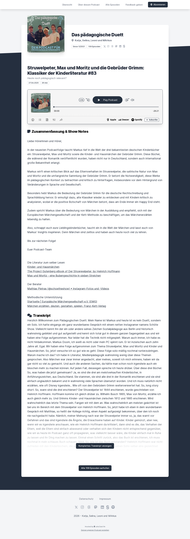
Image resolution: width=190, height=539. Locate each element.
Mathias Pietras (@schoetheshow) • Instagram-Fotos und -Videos (68, 288)
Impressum (105, 498)
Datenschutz (86, 498)
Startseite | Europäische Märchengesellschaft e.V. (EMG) (62, 301)
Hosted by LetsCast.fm (95, 527)
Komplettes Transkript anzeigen (95, 446)
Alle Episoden (113, 4)
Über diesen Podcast (89, 4)
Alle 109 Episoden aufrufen (95, 468)
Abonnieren (159, 4)
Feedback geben (134, 4)
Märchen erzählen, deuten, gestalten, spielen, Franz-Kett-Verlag (66, 306)
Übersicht (67, 4)
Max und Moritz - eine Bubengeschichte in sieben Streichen (64, 275)
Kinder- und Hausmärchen (43, 266)
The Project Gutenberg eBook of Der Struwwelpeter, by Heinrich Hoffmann (73, 271)
